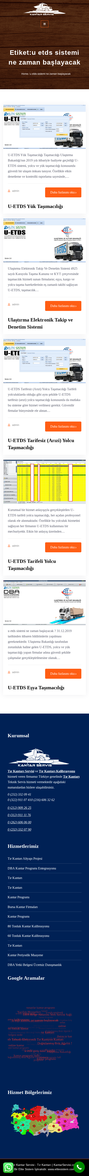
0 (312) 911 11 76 (19, 815)
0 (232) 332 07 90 (19, 829)
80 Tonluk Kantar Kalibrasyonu (28, 926)
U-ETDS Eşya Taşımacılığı (36, 687)
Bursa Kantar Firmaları (23, 907)
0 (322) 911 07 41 (19, 800)
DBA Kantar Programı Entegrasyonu (32, 868)
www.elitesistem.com (61, 1169)
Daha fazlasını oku (62, 192)
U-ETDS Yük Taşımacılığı (35, 206)
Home (24, 73)
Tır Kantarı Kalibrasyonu (57, 771)
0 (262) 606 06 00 (19, 822)
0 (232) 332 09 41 (19, 794)
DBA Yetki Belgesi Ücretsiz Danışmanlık (35, 965)
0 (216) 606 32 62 (43, 800)
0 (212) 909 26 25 (19, 807)
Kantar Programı (18, 897)
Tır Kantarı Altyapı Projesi (25, 858)
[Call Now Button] (79, 1167)
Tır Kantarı (71, 776)
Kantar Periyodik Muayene (25, 955)
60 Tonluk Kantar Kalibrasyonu (28, 936)
